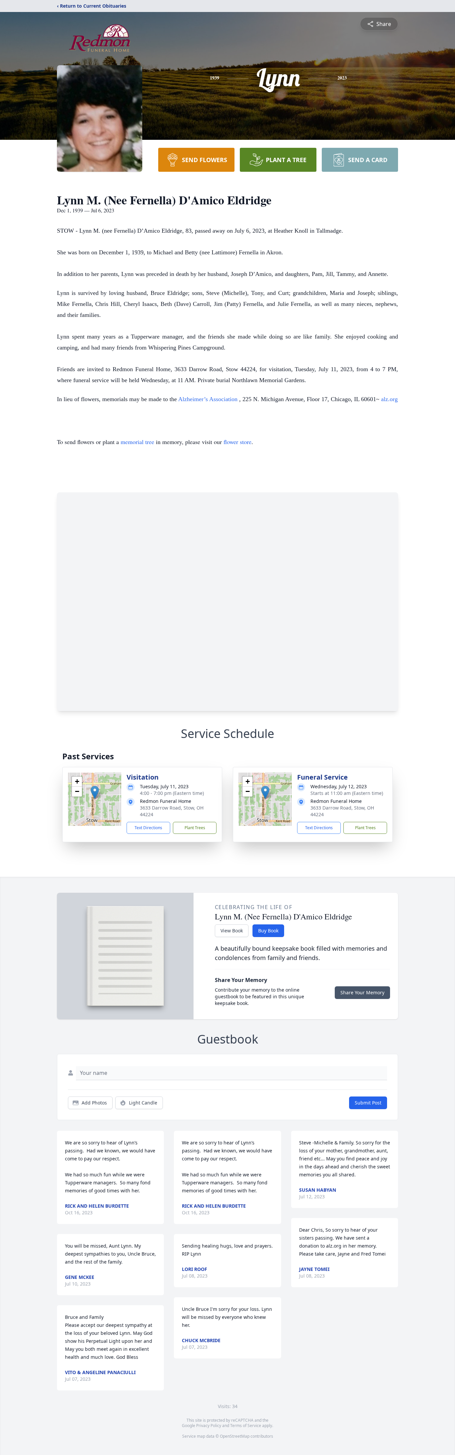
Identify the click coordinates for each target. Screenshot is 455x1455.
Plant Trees (195, 828)
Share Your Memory (362, 992)
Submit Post (368, 1102)
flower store (237, 442)
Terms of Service (245, 1425)
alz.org (389, 399)
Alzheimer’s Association (208, 399)
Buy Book (268, 930)
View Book (232, 930)
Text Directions (148, 828)
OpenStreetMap (234, 1436)
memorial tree (137, 442)
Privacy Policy (208, 1425)
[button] (95, 792)
